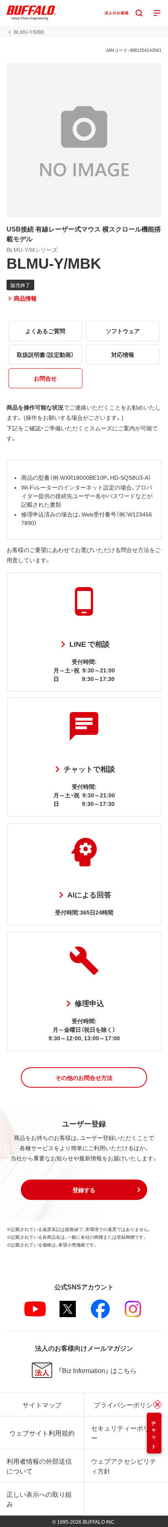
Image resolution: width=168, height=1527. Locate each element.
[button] (84, 1077)
